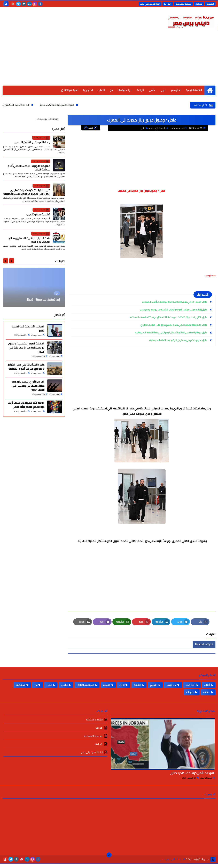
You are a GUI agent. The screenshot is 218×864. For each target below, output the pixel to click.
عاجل (143, 128)
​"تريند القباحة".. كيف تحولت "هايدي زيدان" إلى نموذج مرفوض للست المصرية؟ (26, 191)
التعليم (101, 90)
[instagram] (34, 4)
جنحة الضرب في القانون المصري (32, 142)
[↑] (109, 855)
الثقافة (137, 685)
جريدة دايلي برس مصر (171, 859)
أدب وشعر (171, 685)
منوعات (190, 692)
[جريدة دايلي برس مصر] (190, 21)
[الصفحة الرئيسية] (209, 90)
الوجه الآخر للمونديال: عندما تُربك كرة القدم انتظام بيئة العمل (26, 404)
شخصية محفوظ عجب (38, 214)
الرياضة (140, 90)
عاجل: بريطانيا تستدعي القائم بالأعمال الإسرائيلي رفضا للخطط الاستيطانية (171, 332)
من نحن (199, 4)
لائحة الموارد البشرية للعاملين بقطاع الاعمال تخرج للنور (29, 239)
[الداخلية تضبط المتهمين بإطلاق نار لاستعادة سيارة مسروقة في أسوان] (54, 347)
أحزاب (207, 685)
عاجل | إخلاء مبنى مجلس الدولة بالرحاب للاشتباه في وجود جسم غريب (173, 309)
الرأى (122, 685)
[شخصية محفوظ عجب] (59, 214)
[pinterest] (21, 859)
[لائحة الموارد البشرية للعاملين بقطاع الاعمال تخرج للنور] (59, 237)
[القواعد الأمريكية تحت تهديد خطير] (54, 330)
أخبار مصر (176, 90)
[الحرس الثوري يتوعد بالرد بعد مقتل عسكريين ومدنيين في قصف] (54, 385)
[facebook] (40, 4)
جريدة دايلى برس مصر (47, 119)
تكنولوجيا (88, 90)
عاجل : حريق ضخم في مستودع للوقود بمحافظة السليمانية (178, 340)
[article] (34, 287)
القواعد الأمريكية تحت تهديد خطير (77, 105)
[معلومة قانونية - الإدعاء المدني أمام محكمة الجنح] (59, 165)
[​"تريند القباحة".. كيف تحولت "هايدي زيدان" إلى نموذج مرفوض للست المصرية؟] (59, 190)
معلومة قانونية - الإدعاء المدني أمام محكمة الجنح (29, 167)
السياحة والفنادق (69, 90)
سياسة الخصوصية (183, 4)
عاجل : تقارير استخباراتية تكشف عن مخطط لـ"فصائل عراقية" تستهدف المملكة (168, 317)
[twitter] (18, 4)
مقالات (206, 692)
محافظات (20, 685)
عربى (163, 90)
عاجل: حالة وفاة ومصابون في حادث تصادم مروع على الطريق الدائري (174, 325)
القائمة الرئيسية (194, 90)
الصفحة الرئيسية (158, 128)
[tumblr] (23, 4)
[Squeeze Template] (212, 859)
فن (111, 90)
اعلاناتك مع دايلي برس (150, 4)
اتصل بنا (167, 4)
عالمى (152, 90)
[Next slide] (5, 260)
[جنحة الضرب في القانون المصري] (59, 142)
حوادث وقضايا (124, 90)
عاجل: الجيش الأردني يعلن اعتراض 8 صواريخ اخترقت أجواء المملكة (174, 302)
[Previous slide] (11, 260)
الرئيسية (210, 4)
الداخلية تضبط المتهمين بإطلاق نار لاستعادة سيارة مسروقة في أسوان (26, 347)
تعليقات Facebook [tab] (204, 644)
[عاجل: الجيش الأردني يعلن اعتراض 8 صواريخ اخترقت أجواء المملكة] (54, 368)
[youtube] (13, 4)
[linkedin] (29, 4)
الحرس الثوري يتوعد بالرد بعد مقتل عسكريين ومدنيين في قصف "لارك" (28, 385)
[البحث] (6, 3)
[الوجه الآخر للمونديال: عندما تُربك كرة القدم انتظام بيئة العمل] (54, 407)
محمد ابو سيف (206, 778)
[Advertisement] (109, 60)
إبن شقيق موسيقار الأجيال (43, 299)
